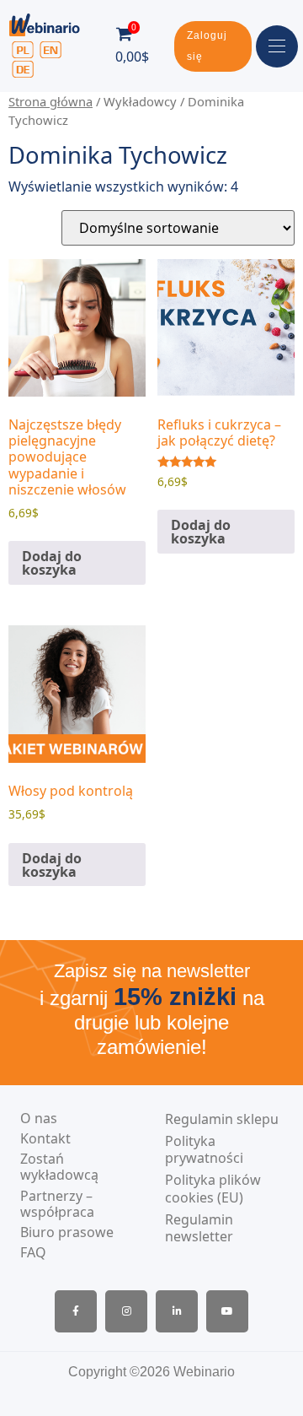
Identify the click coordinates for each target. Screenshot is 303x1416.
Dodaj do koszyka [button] (52, 563)
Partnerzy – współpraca (57, 1204)
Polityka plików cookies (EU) (213, 1189)
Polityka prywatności (204, 1150)
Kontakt (45, 1139)
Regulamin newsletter (199, 1228)
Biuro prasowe (67, 1232)
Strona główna (50, 101)
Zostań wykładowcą (59, 1167)
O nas (38, 1119)
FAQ (33, 1253)
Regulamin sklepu (222, 1119)
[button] (213, 46)
